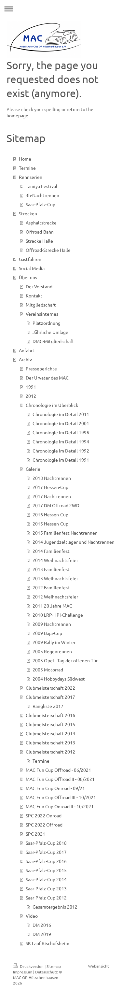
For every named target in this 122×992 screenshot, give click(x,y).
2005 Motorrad (48, 669)
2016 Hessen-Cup (50, 514)
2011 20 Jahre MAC (52, 606)
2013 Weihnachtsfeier (55, 578)
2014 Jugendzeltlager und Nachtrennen (74, 542)
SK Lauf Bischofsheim (47, 943)
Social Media (32, 268)
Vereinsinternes (42, 314)
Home (25, 159)
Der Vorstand (39, 286)
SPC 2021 (35, 834)
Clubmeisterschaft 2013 (50, 742)
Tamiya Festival (41, 186)
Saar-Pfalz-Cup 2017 (46, 852)
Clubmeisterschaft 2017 (50, 697)
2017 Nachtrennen (52, 496)
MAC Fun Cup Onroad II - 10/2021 (60, 806)
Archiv (25, 359)
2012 (31, 396)
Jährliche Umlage (50, 332)
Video (32, 916)
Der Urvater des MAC (47, 378)
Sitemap (54, 966)
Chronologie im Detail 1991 (61, 460)
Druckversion (32, 966)
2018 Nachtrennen (52, 478)
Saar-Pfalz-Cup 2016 (46, 861)
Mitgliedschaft (41, 305)
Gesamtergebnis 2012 (55, 907)
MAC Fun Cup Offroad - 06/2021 (58, 770)
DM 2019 (42, 934)
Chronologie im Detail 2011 (61, 414)
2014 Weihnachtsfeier (55, 560)
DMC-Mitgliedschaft (53, 341)
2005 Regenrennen (52, 651)
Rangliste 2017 (48, 706)
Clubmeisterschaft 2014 (50, 733)
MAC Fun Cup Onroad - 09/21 (55, 788)
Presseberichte (41, 368)
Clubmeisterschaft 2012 (50, 752)
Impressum (22, 971)
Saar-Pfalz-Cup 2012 (46, 897)
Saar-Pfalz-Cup (40, 204)
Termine (27, 168)
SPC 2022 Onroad (43, 815)
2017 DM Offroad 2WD (56, 505)
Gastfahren (30, 259)
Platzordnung (47, 323)
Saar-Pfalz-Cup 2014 (46, 879)
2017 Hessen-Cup (50, 487)
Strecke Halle (39, 241)
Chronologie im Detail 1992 (61, 450)
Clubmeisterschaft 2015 (50, 724)
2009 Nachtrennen (52, 624)
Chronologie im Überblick (52, 405)
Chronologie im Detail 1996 (61, 432)
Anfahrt (26, 350)
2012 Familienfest (51, 587)
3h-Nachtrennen (42, 195)
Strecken (28, 213)
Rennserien (30, 177)
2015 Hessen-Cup (50, 523)
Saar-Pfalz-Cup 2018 (46, 843)
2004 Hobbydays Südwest (59, 679)
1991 (31, 387)
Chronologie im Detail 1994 (61, 441)
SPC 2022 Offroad (44, 824)
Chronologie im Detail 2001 (61, 423)
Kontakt (34, 295)
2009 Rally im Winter (54, 642)
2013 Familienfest (51, 569)
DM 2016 (42, 925)
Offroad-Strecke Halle (48, 250)
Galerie (33, 469)
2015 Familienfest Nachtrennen (65, 533)
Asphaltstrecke (41, 222)
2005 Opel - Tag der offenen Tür (65, 660)
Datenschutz (46, 971)
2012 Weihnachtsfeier (55, 596)
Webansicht (98, 966)
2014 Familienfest (51, 551)
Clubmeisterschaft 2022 (50, 688)
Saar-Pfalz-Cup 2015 (46, 870)
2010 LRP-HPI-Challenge (58, 615)
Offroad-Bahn (40, 232)
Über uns (28, 277)
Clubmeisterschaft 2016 (50, 715)
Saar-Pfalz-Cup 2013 (46, 888)
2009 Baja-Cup (47, 633)
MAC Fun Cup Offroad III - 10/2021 (61, 797)
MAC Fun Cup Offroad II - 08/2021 (60, 779)
